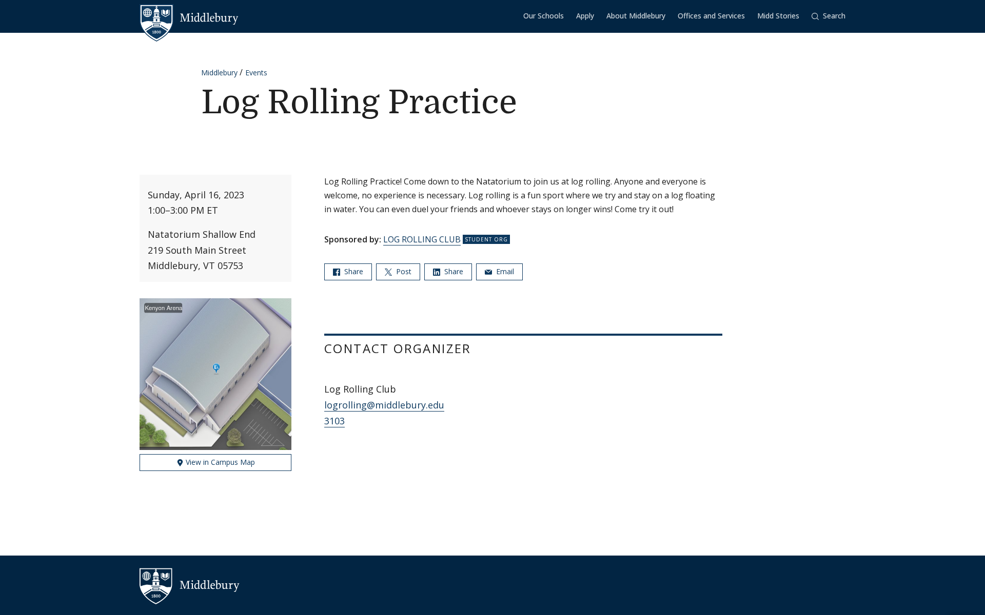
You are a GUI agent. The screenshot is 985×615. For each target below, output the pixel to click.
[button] (828, 16)
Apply (585, 15)
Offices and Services (711, 15)
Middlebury (219, 72)
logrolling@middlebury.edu (384, 405)
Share (352, 271)
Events (256, 72)
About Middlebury (635, 15)
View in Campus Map (219, 462)
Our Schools (543, 15)
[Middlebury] (189, 18)
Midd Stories (778, 15)
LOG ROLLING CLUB (422, 239)
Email (504, 271)
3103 (334, 421)
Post (402, 271)
